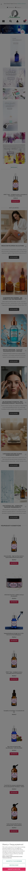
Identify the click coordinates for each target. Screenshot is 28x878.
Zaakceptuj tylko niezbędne (14, 861)
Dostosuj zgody (14, 865)
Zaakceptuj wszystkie (14, 869)
